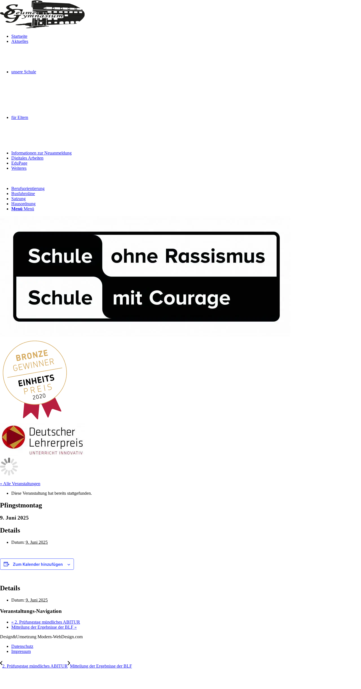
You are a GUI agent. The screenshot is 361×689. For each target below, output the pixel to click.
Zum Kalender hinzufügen (38, 564)
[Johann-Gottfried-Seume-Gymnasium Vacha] (42, 26)
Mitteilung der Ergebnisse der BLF (44, 627)
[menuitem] (186, 36)
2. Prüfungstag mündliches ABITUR (45, 622)
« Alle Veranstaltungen (20, 483)
